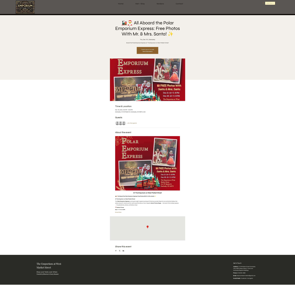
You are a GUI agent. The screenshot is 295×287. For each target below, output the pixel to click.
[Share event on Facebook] (116, 250)
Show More (118, 212)
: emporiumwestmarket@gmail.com (244, 275)
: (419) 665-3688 (239, 273)
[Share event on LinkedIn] (123, 250)
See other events (147, 51)
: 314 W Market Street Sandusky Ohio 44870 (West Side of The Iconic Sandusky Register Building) (244, 268)
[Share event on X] (119, 250)
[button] (263, 3)
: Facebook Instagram (243, 278)
